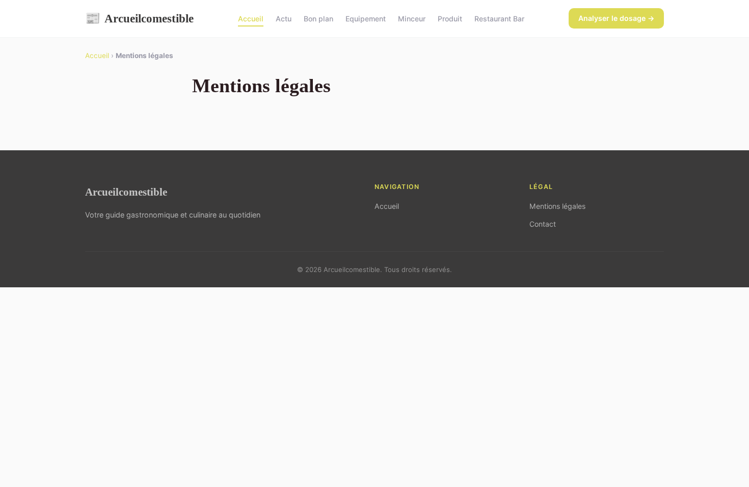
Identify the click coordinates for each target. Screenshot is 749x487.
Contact (542, 224)
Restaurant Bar (499, 18)
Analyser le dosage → (616, 18)
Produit (450, 18)
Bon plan (318, 18)
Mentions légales (557, 206)
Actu (283, 18)
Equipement (365, 18)
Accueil (250, 18)
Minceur (411, 18)
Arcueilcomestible (139, 18)
